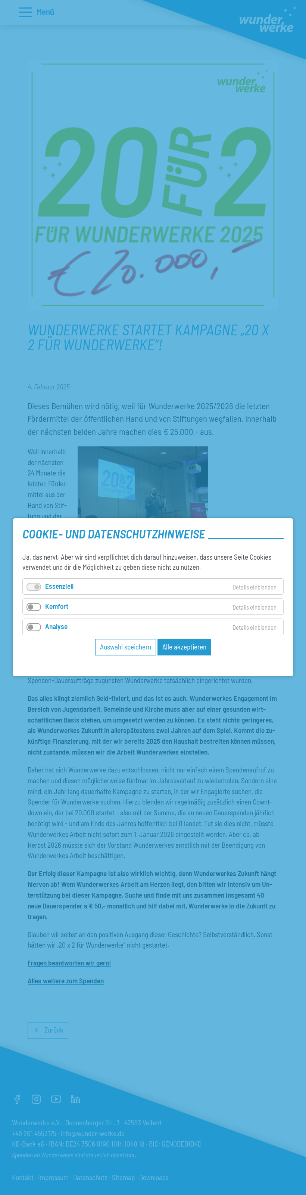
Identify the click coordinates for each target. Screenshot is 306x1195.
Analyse (56, 626)
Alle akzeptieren (184, 646)
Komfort (56, 606)
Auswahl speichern (125, 646)
